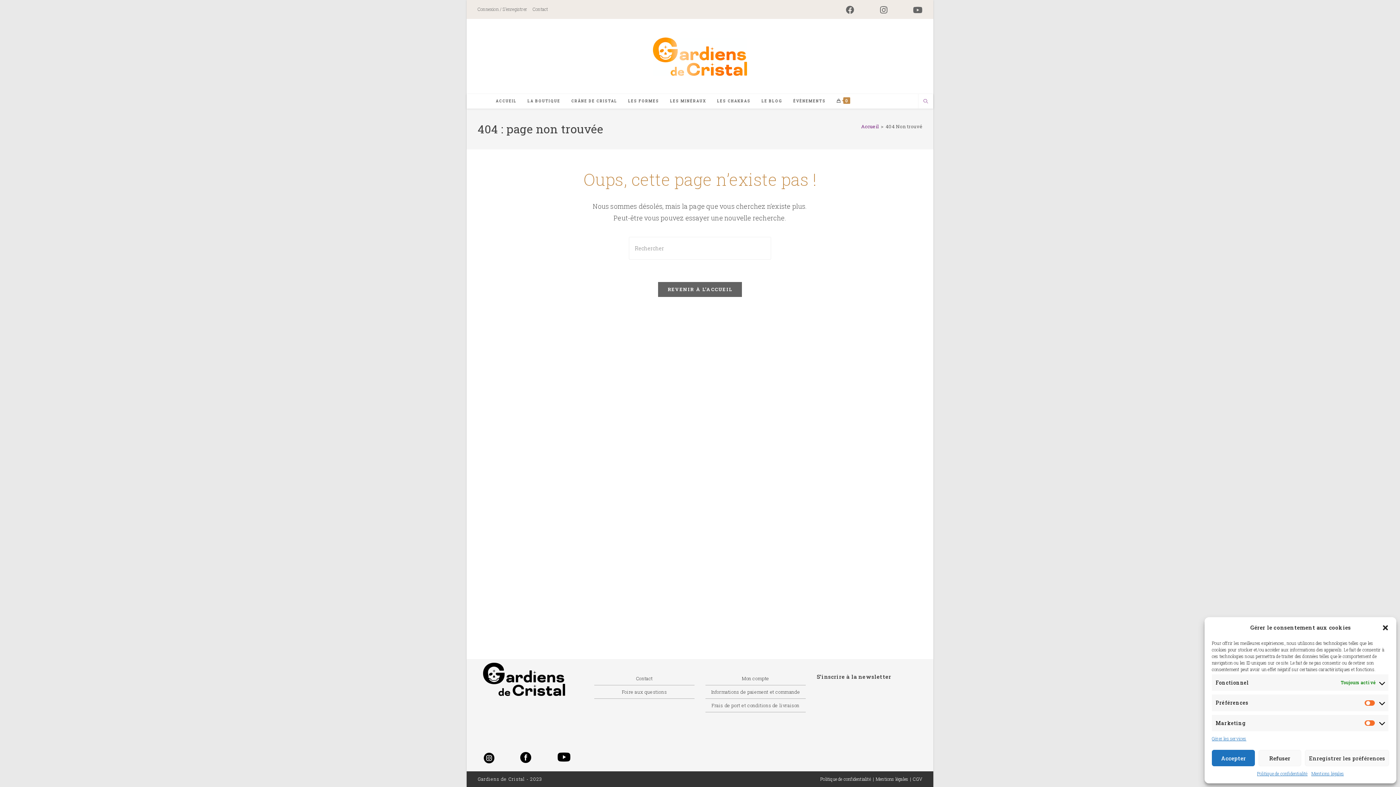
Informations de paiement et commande (755, 692)
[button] (1385, 627)
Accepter (1233, 758)
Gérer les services (1229, 738)
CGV (917, 779)
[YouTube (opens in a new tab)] (911, 10)
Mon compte (755, 678)
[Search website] (926, 102)
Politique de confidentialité (1282, 773)
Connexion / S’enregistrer (502, 9)
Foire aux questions (644, 692)
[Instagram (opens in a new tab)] (883, 10)
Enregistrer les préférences (1347, 758)
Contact (540, 9)
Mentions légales (1327, 773)
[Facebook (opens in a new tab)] (850, 10)
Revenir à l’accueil (700, 289)
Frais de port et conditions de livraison (756, 705)
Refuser (1279, 758)
